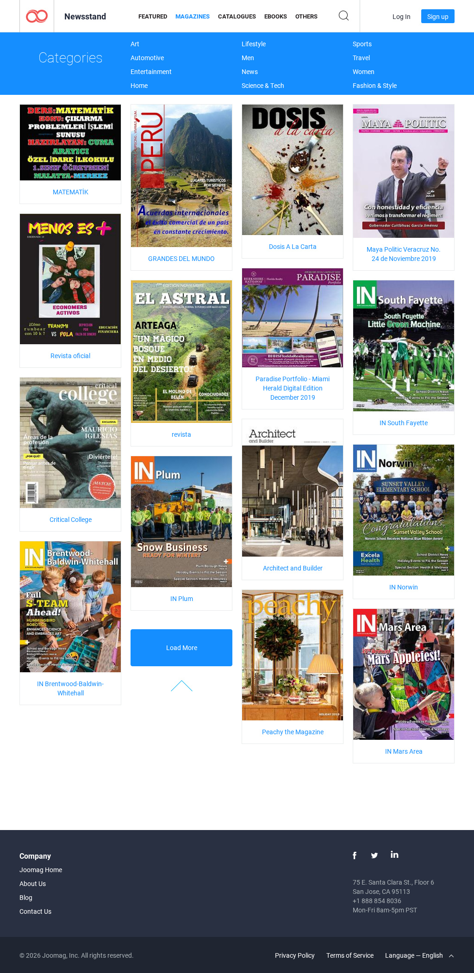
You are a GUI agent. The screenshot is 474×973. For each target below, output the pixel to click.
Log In (402, 16)
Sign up (438, 16)
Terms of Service (350, 955)
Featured (152, 16)
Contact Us (35, 911)
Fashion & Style (375, 85)
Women (363, 71)
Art (135, 43)
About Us (32, 883)
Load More (181, 647)
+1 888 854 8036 (377, 900)
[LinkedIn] (394, 855)
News (250, 71)
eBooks (275, 16)
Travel (361, 57)
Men (248, 57)
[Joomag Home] (37, 15)
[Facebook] (354, 855)
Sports (362, 43)
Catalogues (237, 16)
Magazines (192, 16)
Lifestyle (254, 43)
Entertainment (151, 71)
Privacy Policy (295, 955)
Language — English (414, 955)
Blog (25, 897)
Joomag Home (40, 869)
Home (139, 85)
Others (306, 16)
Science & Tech (263, 85)
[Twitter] (374, 855)
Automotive (147, 57)
